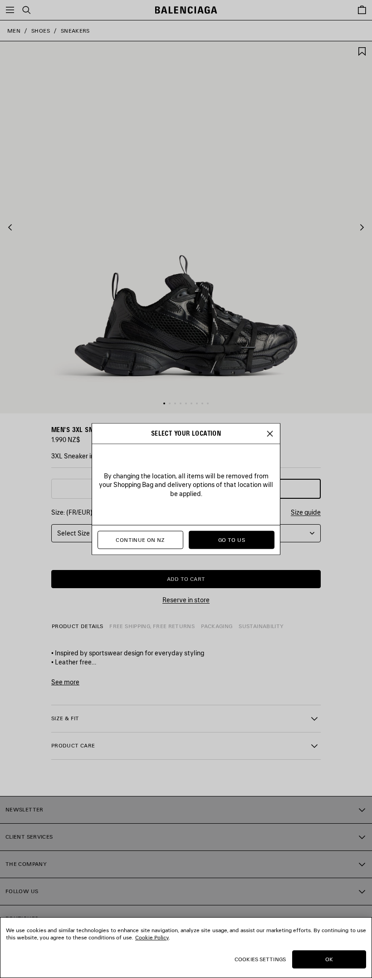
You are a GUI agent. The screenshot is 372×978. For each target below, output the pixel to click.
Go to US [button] (231, 539)
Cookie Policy (152, 937)
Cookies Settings (260, 959)
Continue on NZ (140, 539)
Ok (329, 959)
